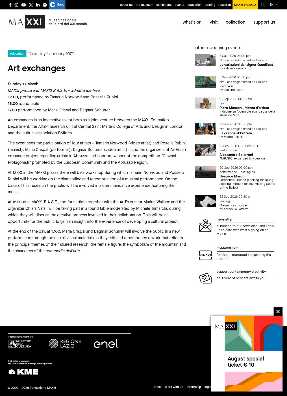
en (272, 4)
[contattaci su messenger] (45, 4)
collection (235, 22)
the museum (144, 5)
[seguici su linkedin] (38, 4)
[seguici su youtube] (23, 4)
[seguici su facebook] (10, 4)
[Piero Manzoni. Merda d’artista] (205, 103)
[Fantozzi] (205, 81)
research (224, 5)
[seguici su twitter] (31, 4)
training (210, 5)
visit (214, 22)
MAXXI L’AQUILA (245, 5)
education (194, 5)
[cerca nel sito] (263, 4)
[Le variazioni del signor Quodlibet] (205, 60)
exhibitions (164, 5)
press (157, 387)
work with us (174, 387)
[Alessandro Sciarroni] (205, 150)
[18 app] (57, 4)
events (179, 5)
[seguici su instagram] (16, 4)
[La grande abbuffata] (205, 128)
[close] (278, 311)
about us (126, 5)
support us (264, 22)
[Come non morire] (205, 200)
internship (194, 387)
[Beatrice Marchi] (205, 171)
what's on (192, 22)
